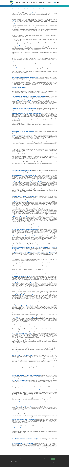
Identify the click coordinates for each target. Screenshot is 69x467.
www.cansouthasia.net (15, 461)
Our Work (23, 2)
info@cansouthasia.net (15, 460)
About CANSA (18, 2)
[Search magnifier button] (55, 2)
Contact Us (45, 2)
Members (40, 2)
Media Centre (35, 2)
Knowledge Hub (29, 2)
